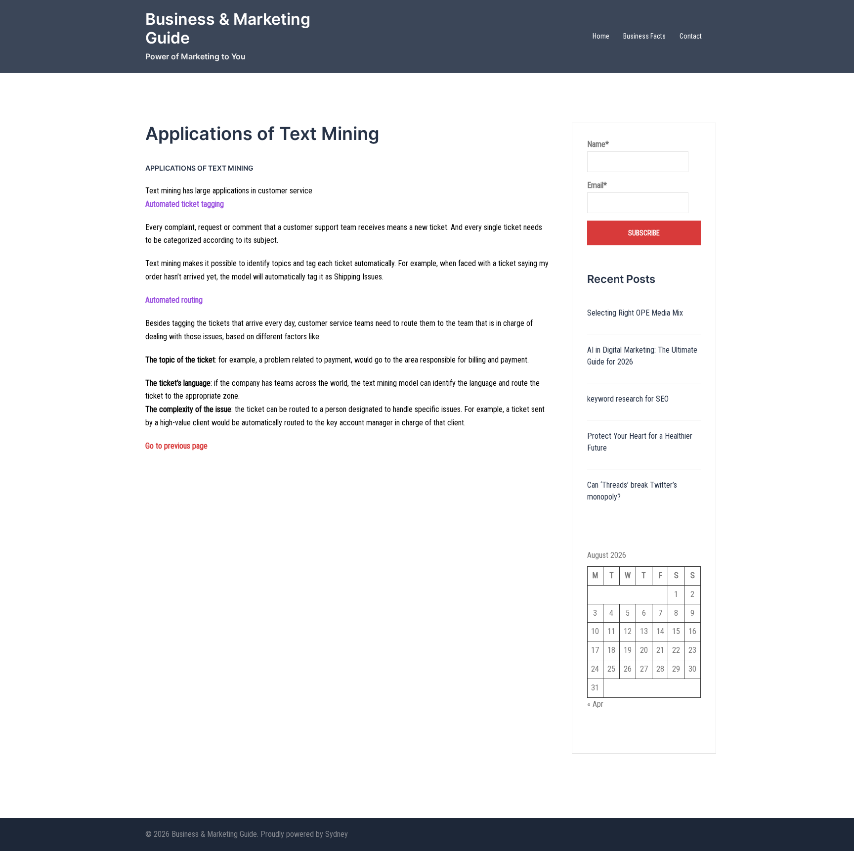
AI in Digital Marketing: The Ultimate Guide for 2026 (642, 355)
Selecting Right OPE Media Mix (635, 313)
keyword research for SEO (628, 399)
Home (601, 36)
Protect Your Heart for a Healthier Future (639, 442)
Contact (691, 36)
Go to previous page (176, 446)
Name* (598, 144)
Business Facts (644, 36)
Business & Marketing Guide (227, 28)
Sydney (336, 834)
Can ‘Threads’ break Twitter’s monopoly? (632, 490)
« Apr (595, 704)
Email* (597, 185)
